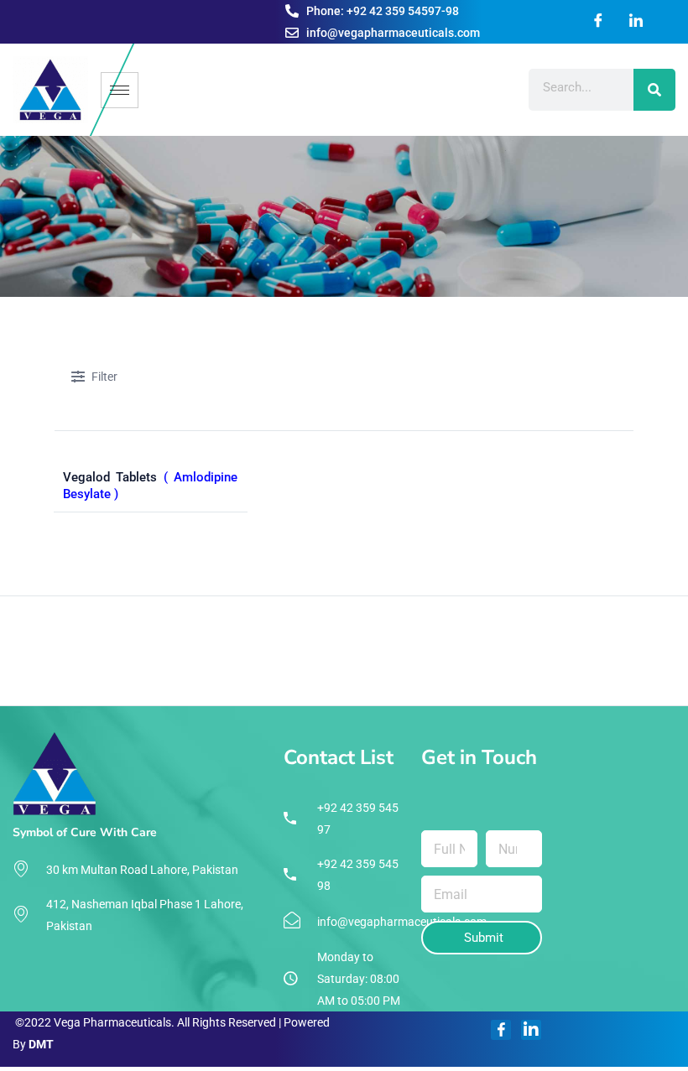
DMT (41, 1044)
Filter (104, 376)
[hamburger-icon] (119, 90)
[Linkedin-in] (531, 1030)
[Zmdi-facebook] (501, 1030)
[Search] (654, 90)
